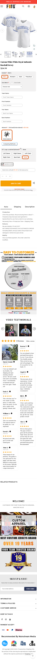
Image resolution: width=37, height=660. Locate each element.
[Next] (35, 30)
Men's (5, 77)
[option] (18, 30)
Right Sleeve (17, 153)
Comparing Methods (9, 144)
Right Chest (6, 157)
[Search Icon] (23, 6)
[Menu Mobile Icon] (1, 6)
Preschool (29, 77)
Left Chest (28, 153)
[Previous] (2, 30)
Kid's (20, 77)
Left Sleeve (6, 153)
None (25, 157)
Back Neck (17, 157)
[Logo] (11, 6)
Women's (12, 77)
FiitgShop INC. (29, 654)
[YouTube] (11, 619)
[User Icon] (29, 6)
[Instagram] (7, 619)
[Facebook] (3, 619)
